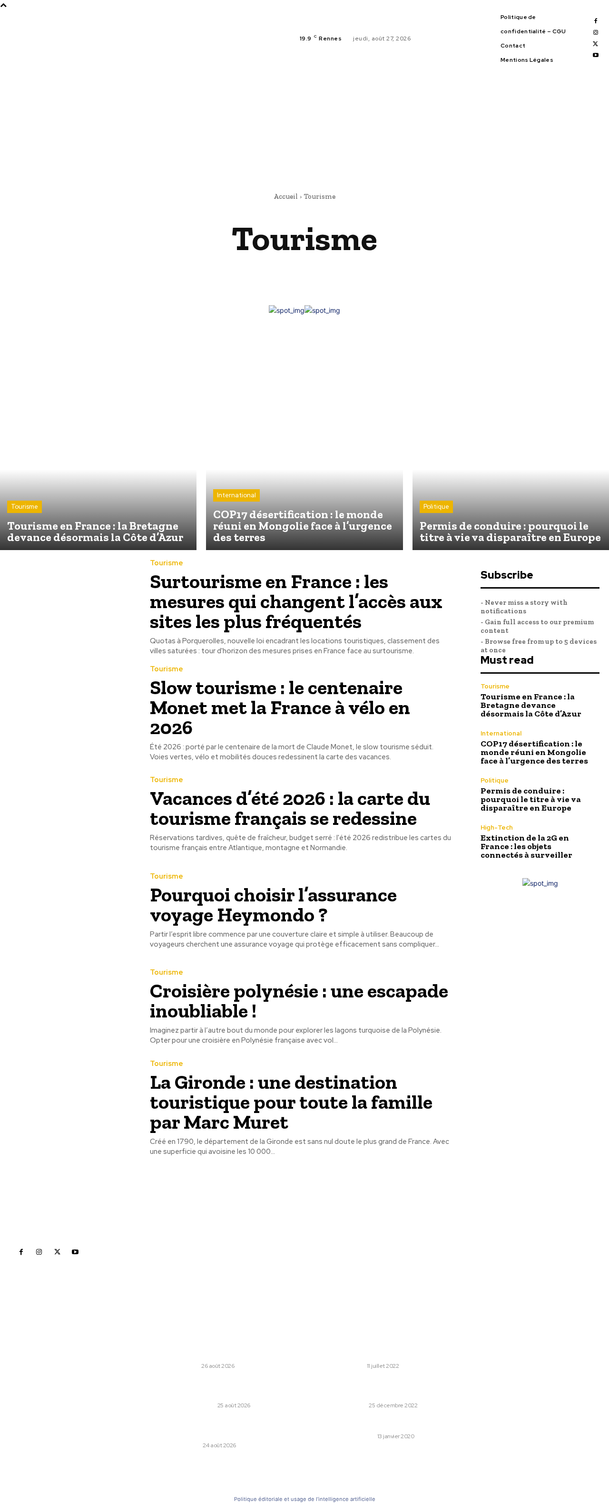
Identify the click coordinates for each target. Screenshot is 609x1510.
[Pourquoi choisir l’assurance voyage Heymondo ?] (68, 911)
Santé (356, 1405)
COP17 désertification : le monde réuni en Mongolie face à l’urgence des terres (534, 752)
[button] (395, 147)
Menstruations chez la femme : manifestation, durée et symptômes (411, 1388)
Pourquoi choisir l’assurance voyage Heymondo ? (273, 904)
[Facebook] (595, 21)
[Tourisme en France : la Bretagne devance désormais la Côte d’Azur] (98, 451)
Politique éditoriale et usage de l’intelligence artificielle (304, 1499)
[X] (595, 44)
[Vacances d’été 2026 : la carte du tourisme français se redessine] (68, 815)
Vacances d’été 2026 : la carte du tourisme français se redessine (290, 808)
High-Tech (497, 827)
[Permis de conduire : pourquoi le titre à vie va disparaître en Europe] (511, 451)
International (236, 495)
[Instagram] (595, 33)
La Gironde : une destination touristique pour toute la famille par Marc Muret (291, 1102)
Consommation (417, 271)
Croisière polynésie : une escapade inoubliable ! (299, 1000)
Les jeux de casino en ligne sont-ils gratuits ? (422, 1348)
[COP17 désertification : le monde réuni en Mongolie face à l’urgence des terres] (304, 451)
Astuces (242, 271)
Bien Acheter (346, 271)
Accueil (286, 196)
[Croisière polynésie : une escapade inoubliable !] (68, 1007)
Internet (360, 1436)
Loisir (355, 1366)
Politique (436, 507)
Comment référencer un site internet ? (415, 1424)
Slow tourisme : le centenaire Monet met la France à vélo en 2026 (280, 707)
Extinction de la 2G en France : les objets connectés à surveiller (526, 846)
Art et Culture (182, 271)
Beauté (290, 271)
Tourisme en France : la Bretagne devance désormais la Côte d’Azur (531, 705)
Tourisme (24, 507)
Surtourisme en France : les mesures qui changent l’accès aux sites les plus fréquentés (296, 601)
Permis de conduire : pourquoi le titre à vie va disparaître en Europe (531, 799)
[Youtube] (595, 55)
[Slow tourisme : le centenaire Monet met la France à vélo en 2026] (68, 709)
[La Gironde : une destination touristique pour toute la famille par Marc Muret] (68, 1103)
